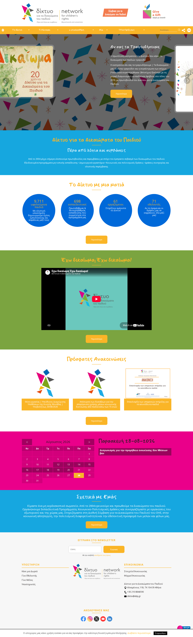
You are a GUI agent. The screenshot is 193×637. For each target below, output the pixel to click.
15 (89, 464)
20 (68, 469)
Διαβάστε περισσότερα (138, 633)
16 (27, 469)
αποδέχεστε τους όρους (102, 555)
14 (79, 464)
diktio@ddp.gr (134, 596)
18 (48, 469)
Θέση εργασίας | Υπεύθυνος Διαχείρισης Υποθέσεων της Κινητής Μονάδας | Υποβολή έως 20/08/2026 (45, 404)
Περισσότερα (45, 93)
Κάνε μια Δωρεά (29, 571)
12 (58, 464)
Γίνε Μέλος (27, 580)
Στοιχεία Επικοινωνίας (135, 571)
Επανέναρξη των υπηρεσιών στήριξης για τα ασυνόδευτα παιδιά (147, 403)
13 (68, 464)
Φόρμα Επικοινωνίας (134, 575)
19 (58, 469)
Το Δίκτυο (17, 30)
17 (37, 469)
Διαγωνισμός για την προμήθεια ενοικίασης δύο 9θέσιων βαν (133, 452)
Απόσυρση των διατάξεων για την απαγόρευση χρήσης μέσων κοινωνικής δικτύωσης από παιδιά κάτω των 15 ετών (96, 404)
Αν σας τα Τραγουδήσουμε (59, 47)
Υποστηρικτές (29, 584)
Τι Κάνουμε (44, 30)
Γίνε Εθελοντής (29, 575)
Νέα (101, 30)
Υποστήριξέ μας (126, 30)
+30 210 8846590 (135, 591)
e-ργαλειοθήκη (76, 30)
